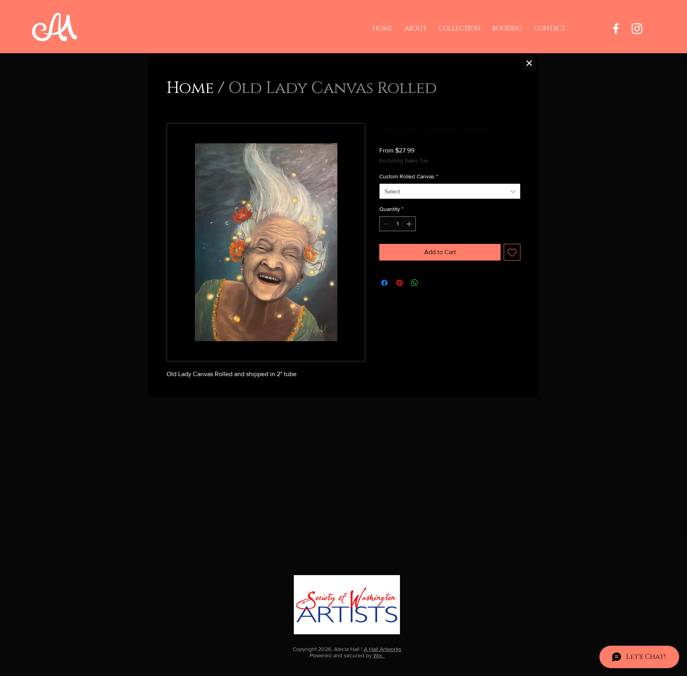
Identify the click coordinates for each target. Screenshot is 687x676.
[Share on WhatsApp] (414, 283)
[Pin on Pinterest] (399, 283)
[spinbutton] (397, 224)
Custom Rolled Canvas (408, 176)
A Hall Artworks (383, 649)
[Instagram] (637, 28)
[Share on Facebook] (384, 283)
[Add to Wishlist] (512, 252)
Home (190, 88)
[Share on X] (430, 283)
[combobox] (449, 191)
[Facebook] (616, 28)
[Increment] (410, 224)
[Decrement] (385, 224)
